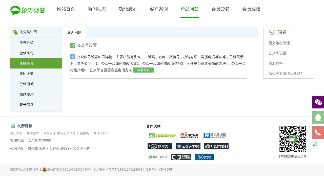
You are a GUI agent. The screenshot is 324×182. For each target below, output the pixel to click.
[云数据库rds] (188, 146)
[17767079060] (318, 132)
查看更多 (143, 70)
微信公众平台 (66, 133)
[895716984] (318, 117)
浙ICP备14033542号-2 (26, 169)
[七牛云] (204, 157)
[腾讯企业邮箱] (214, 135)
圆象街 (84, 133)
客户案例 (159, 8)
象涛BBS (100, 133)
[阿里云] (181, 157)
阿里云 (48, 133)
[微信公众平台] (158, 157)
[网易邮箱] (189, 135)
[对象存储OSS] (216, 146)
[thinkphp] (162, 135)
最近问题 (74, 32)
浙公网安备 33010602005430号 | (70, 169)
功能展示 (128, 8)
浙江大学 (16, 133)
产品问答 (189, 8)
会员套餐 (220, 8)
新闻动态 (97, 8)
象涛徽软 (33, 133)
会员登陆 (251, 8)
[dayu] (160, 146)
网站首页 (66, 8)
